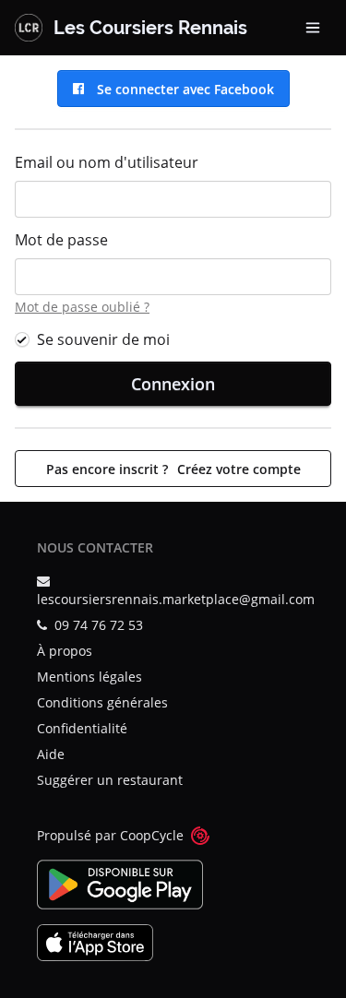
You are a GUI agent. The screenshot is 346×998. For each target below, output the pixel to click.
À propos (64, 650)
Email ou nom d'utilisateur (106, 162)
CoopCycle (152, 835)
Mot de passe (61, 240)
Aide (51, 754)
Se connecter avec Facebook (181, 89)
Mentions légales (89, 676)
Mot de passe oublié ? (82, 306)
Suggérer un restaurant (110, 780)
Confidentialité (82, 728)
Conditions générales (102, 702)
